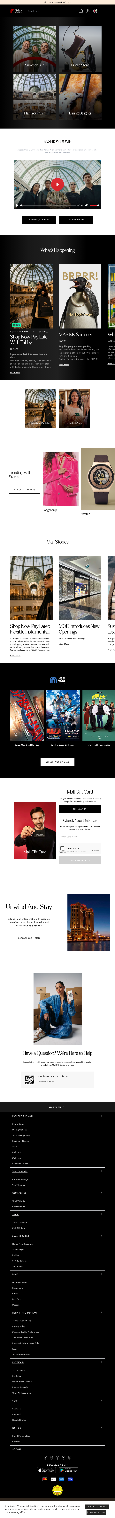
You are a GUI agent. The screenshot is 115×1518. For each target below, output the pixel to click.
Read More (15, 372)
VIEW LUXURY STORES (39, 219)
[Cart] (81, 12)
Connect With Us (46, 1081)
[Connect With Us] (29, 1080)
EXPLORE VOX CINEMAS (57, 761)
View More (15, 655)
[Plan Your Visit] (34, 97)
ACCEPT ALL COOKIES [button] (97, 1506)
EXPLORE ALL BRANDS (24, 489)
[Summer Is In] (34, 49)
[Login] (88, 11)
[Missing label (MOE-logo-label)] (16, 10)
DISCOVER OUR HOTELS (29, 938)
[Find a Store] (80, 49)
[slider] (48, 205)
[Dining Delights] (80, 97)
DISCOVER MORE (76, 219)
